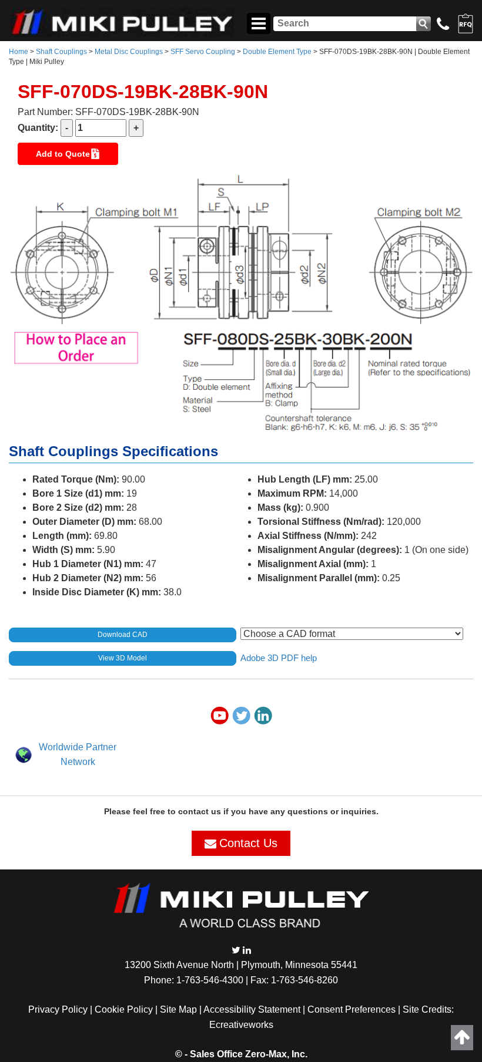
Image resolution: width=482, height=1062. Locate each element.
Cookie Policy (124, 1009)
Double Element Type (277, 52)
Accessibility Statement (251, 1009)
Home (18, 52)
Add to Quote (63, 154)
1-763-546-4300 (209, 980)
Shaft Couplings (61, 52)
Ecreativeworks (241, 1025)
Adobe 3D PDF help (278, 657)
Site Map (178, 1009)
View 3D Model (122, 658)
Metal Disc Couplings (129, 52)
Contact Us (248, 843)
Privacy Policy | (61, 1009)
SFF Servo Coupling (202, 52)
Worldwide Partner (77, 747)
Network (78, 762)
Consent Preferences (351, 1009)
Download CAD (123, 635)
